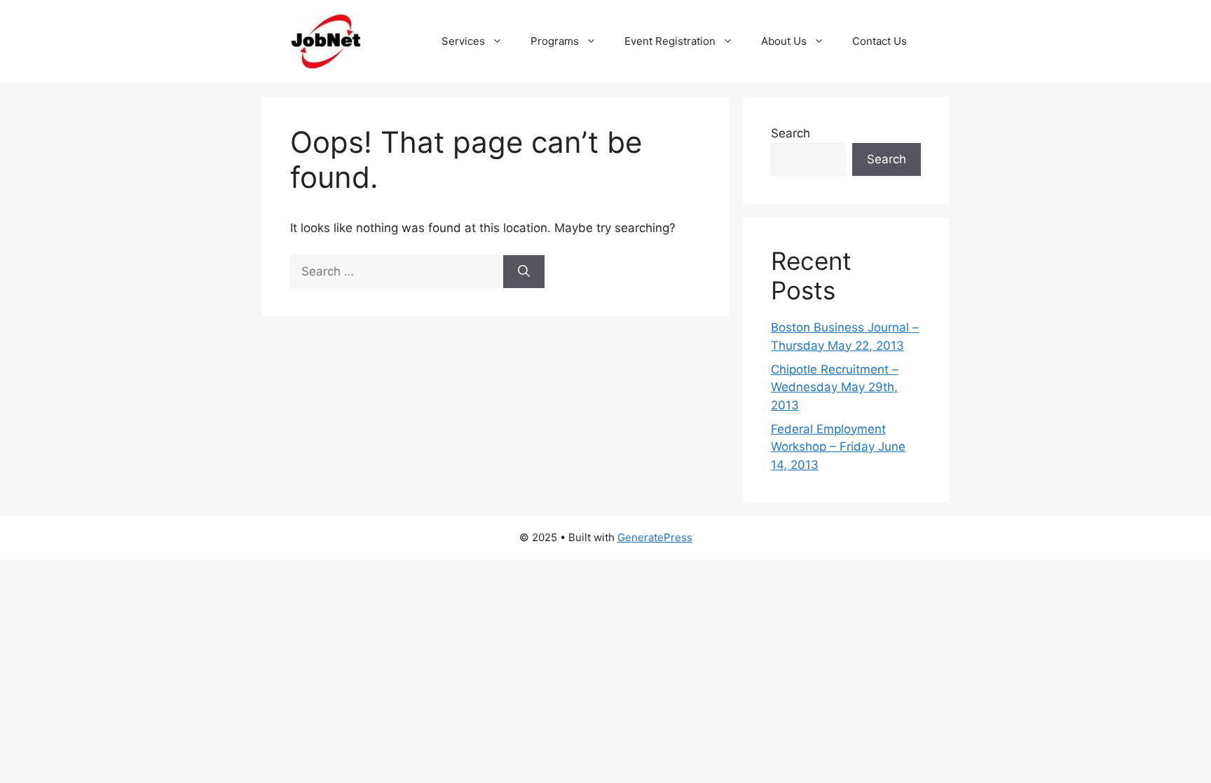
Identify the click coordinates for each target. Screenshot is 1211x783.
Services (463, 41)
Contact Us (879, 41)
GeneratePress (654, 537)
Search (790, 133)
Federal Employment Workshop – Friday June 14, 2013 (838, 447)
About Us (784, 41)
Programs (555, 41)
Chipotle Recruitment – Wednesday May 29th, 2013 (834, 387)
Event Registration (670, 41)
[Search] (524, 272)
